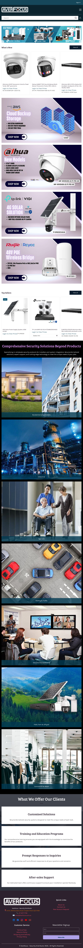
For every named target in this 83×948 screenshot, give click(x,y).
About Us (61, 905)
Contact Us (61, 907)
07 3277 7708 (23, 913)
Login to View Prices (10, 88)
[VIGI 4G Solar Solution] (41, 193)
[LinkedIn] (13, 920)
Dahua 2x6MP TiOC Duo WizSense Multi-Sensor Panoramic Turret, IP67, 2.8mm (45, 85)
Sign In (78, 2)
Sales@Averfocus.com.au (23, 915)
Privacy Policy (22, 937)
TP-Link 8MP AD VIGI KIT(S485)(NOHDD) (44, 329)
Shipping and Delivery (22, 934)
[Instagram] (21, 920)
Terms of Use (22, 930)
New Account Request (61, 909)
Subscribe (61, 937)
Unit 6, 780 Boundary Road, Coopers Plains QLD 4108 (23, 910)
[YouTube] (25, 920)
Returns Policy (22, 932)
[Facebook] (17, 920)
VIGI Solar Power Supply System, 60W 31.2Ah (14, 330)
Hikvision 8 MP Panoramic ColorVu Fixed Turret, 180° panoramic (15, 85)
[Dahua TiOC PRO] (41, 146)
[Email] (29, 920)
